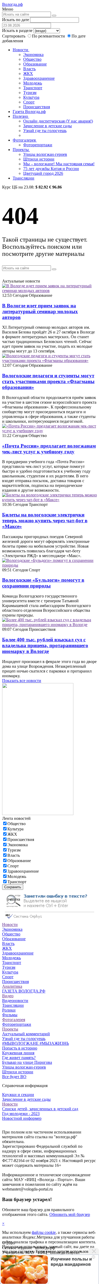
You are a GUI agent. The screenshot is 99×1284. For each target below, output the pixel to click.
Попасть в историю (19, 1048)
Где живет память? (19, 1057)
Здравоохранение (39, 78)
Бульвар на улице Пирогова (27, 1062)
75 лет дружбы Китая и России (51, 168)
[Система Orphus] (49, 920)
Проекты (21, 149)
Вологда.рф (12, 4)
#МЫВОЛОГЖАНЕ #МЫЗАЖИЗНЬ (35, 1043)
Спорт (29, 102)
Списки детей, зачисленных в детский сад (40, 1109)
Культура (31, 97)
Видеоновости (15, 1000)
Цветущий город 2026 (43, 173)
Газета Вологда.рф (29, 111)
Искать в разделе (17, 30)
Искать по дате (15, 19)
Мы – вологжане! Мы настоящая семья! (59, 164)
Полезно (21, 116)
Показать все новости (21, 680)
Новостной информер (21, 1118)
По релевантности (49, 36)
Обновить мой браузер (69, 1214)
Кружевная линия (18, 1053)
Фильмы (9, 1015)
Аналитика (12, 986)
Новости (21, 50)
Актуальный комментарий (26, 1034)
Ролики (9, 1010)
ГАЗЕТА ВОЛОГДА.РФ (23, 991)
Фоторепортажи (37, 145)
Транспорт (32, 88)
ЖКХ (28, 73)
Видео (7, 996)
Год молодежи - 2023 (21, 1113)
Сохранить (12, 887)
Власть (29, 69)
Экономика (33, 54)
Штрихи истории (38, 159)
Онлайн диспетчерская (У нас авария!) (58, 121)
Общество (32, 59)
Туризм (29, 92)
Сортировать (13, 36)
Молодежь (32, 83)
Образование (35, 64)
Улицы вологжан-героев (45, 154)
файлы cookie (44, 1232)
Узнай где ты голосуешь (45, 130)
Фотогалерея (25, 140)
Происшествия (36, 107)
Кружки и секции (18, 1094)
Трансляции (23, 178)
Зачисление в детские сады (47, 126)
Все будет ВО (14, 1076)
